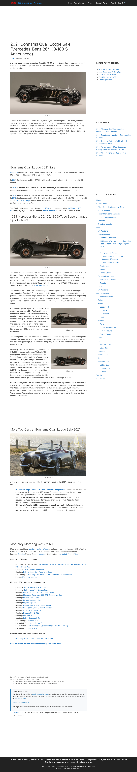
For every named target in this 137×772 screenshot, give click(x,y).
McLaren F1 (50, 572)
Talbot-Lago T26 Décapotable (36, 590)
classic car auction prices (40, 694)
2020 (14, 188)
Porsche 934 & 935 (31, 613)
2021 (14, 180)
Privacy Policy (61, 766)
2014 (47, 208)
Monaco (101, 351)
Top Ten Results (73, 564)
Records (101, 221)
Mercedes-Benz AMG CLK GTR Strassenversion (42, 595)
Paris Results (106, 331)
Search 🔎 (122, 3)
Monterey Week (104, 234)
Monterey (27, 679)
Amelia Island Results (110, 263)
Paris (102, 324)
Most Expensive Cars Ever (108, 69)
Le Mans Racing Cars (36, 623)
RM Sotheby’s (64, 554)
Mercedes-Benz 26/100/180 (35, 587)
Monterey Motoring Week (39, 549)
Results (103, 283)
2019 (14, 195)
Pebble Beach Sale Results (34, 572)
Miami (102, 269)
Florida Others (105, 273)
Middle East (104, 365)
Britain (100, 304)
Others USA (103, 286)
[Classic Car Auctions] (26, 3)
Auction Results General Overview (52, 564)
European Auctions (105, 297)
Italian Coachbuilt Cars (32, 618)
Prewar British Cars (31, 598)
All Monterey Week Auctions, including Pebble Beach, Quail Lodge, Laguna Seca (115, 243)
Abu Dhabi (105, 368)
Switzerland (103, 355)
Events (104, 310)
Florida (101, 250)
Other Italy (104, 348)
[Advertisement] (68, 22)
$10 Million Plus (104, 210)
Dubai (103, 372)
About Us (89, 766)
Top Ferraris (32, 628)
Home (69, 3)
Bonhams (14, 172)
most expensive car (50, 211)
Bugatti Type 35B (30, 603)
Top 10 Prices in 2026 (107, 75)
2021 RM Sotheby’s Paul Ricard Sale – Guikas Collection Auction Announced (38, 681)
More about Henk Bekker (21, 702)
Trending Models (105, 80)
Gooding (21, 554)
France (101, 321)
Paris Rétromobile (108, 327)
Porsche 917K (33, 621)
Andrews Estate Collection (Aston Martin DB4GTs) (47, 626)
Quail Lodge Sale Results (34, 569)
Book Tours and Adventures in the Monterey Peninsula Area (35, 644)
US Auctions (103, 231)
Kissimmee (104, 266)
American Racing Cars (32, 610)
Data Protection (49, 766)
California (16, 677)
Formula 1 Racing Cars (107, 217)
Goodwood (104, 307)
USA (89, 3)
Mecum (77, 554)
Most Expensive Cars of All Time (111, 207)
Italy (99, 341)
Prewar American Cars (32, 600)
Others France (105, 334)
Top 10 (113, 3)
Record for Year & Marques (109, 214)
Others (101, 358)
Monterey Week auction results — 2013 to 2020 (34, 639)
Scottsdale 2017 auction (43, 285)
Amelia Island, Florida (108, 253)
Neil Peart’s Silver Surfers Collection (37, 608)
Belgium (101, 300)
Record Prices (79, 3)
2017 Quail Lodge (23, 201)
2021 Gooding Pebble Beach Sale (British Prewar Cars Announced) (35, 683)
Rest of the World (105, 362)
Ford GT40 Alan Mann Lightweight (37, 605)
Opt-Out (82, 766)
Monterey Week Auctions (28, 677)
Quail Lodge (41, 677)
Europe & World (101, 3)
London (103, 317)
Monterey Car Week (108, 238)
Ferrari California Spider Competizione (38, 592)
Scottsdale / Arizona (106, 276)
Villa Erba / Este (106, 344)
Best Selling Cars (20, 698)
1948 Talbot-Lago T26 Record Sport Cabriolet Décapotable (40, 490)
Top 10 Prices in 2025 (107, 77)
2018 (14, 198)
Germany (101, 338)
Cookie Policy (73, 766)
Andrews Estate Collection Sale (59, 575)
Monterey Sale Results (36, 575)
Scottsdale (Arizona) (108, 280)
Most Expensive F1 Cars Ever (110, 72)
